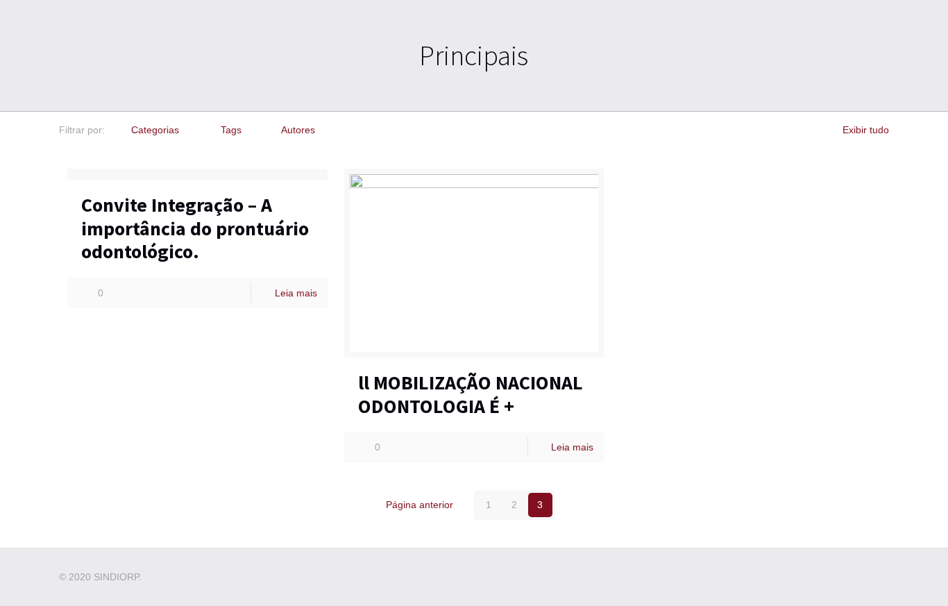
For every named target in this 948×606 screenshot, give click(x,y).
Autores (298, 129)
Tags (231, 129)
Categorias (155, 129)
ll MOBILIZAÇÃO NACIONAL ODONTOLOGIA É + (470, 394)
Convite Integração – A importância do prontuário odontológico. (195, 228)
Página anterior (419, 504)
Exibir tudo (866, 129)
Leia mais (296, 292)
